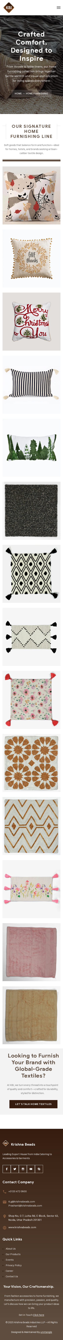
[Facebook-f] (7, 1169)
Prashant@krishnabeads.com (25, 1205)
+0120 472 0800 (17, 1191)
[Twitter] (15, 1169)
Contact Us (12, 1276)
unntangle (46, 1332)
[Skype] (39, 1169)
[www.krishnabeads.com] (5, 1228)
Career (9, 1270)
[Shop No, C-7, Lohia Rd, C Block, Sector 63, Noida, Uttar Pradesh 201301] (5, 1216)
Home (18, 93)
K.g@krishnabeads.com (21, 1201)
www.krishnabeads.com (22, 1227)
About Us (11, 1248)
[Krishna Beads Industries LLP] (9, 7)
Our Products (13, 1254)
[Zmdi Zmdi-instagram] (23, 1169)
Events (10, 1259)
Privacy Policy (14, 1265)
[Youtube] (31, 1169)
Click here (38, 1314)
